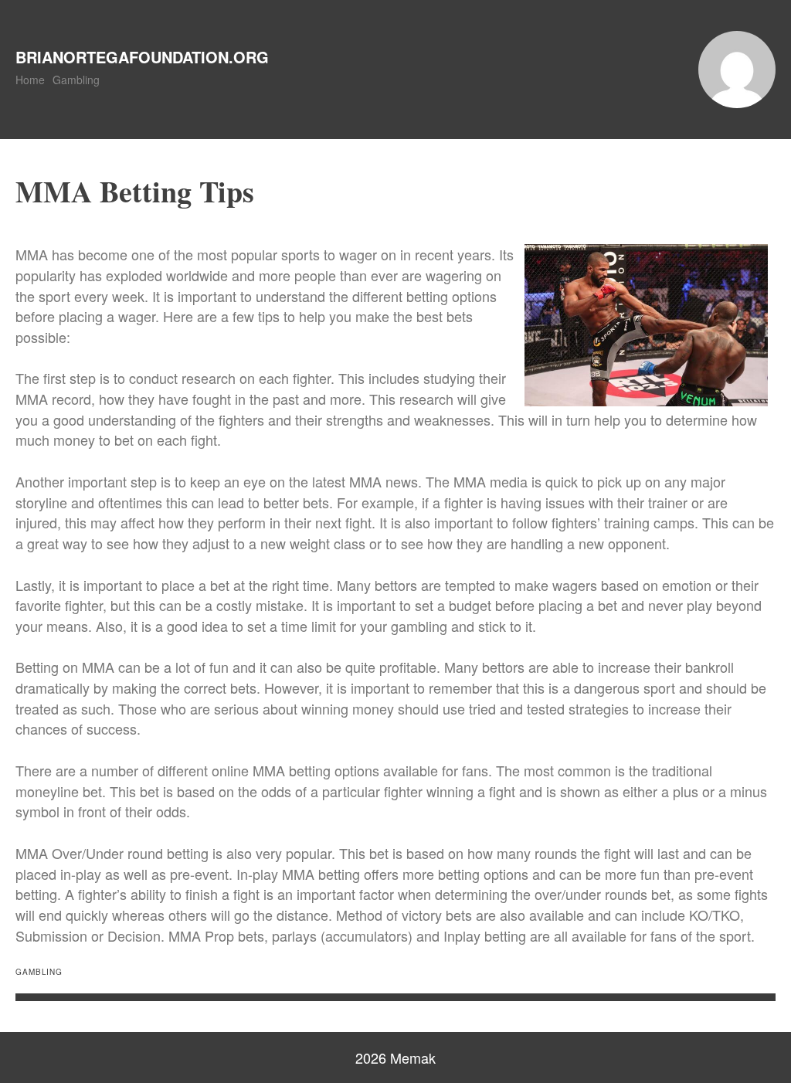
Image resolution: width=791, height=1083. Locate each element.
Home (30, 79)
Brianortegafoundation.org (142, 57)
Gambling (76, 79)
